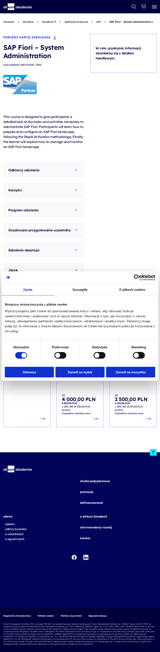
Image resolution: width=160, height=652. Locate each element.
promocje (86, 492)
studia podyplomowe (95, 481)
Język (13, 270)
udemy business (16, 529)
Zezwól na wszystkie (131, 372)
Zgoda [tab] (27, 289)
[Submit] (133, 6)
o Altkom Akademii (93, 516)
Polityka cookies (46, 615)
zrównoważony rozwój (96, 527)
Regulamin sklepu (98, 615)
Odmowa (29, 372)
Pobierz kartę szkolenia (27, 37)
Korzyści (15, 190)
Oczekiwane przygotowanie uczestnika (39, 230)
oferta (7, 516)
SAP (98, 21)
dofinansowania (91, 503)
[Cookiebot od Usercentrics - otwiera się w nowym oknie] (137, 278)
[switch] (60, 355)
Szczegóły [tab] (80, 289)
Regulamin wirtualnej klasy (17, 615)
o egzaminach (14, 539)
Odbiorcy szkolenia (23, 170)
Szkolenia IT (49, 21)
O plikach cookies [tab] (132, 289)
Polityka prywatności (71, 615)
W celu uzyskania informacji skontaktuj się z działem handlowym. (118, 53)
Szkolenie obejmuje (23, 250)
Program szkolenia (23, 210)
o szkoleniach (14, 534)
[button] (17, 6)
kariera (85, 538)
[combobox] (134, 6)
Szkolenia (8, 21)
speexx (10, 524)
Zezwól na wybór (80, 372)
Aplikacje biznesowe (76, 21)
